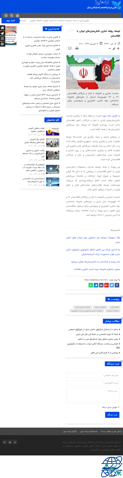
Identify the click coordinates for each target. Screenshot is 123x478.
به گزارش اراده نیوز (111, 116)
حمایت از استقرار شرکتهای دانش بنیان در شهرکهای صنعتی (93, 329)
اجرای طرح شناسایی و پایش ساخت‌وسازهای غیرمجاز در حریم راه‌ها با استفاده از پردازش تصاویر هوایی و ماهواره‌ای (41, 107)
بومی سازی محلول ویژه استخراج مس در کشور (98, 339)
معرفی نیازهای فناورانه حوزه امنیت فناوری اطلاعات (97, 269)
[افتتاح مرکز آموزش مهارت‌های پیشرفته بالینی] (40, 142)
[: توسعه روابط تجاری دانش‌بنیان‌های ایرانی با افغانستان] (70, 48)
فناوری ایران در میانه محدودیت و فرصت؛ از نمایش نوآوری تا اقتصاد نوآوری (65, 20)
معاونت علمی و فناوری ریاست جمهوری (87, 310)
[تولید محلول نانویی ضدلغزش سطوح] (40, 131)
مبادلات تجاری (112, 310)
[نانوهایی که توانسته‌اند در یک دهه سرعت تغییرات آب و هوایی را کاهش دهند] (40, 169)
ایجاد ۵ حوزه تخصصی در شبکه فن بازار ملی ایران (97, 334)
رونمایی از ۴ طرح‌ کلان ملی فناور (104, 352)
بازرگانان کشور (100, 307)
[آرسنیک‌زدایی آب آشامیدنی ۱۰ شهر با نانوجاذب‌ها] (40, 181)
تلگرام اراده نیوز (70, 431)
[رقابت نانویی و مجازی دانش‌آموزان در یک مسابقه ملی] (40, 155)
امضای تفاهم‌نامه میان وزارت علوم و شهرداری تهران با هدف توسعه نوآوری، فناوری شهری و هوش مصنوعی (41, 66)
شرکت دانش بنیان (82, 307)
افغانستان (114, 307)
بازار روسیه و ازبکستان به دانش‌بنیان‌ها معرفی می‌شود (95, 262)
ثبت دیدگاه (112, 414)
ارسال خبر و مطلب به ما (111, 431)
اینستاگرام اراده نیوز (88, 431)
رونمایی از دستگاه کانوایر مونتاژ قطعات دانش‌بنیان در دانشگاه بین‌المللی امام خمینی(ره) (43, 78)
